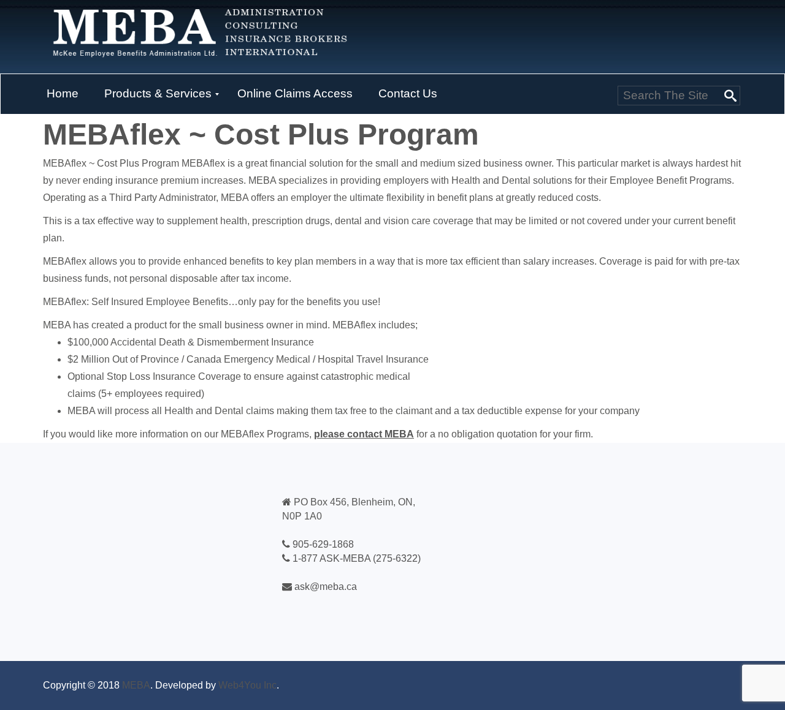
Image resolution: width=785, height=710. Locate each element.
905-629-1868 (323, 544)
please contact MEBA (364, 434)
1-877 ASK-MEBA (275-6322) (357, 558)
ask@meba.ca (325, 586)
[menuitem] (62, 94)
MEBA (136, 685)
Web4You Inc (247, 685)
